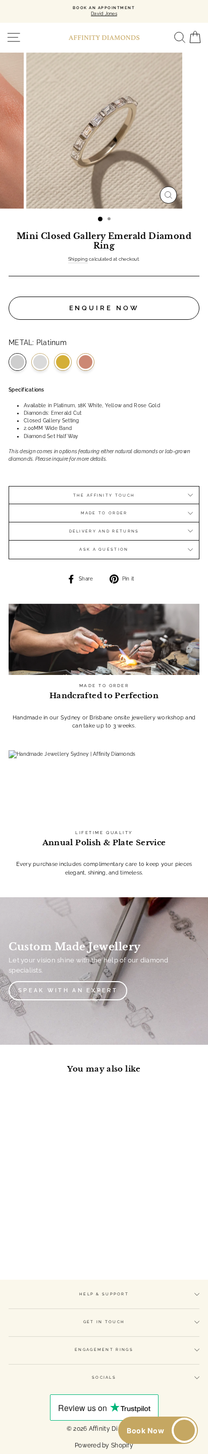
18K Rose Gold (85, 362)
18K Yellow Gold (63, 362)
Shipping (78, 259)
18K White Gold (40, 362)
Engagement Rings (104, 1349)
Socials (104, 1377)
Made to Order (104, 513)
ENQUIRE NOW (104, 308)
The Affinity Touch (104, 495)
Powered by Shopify (104, 1445)
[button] (158, 1430)
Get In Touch (104, 1322)
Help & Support (104, 1294)
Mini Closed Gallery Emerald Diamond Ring (45, 1180)
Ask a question (103, 549)
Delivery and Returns (104, 531)
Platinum (17, 362)
